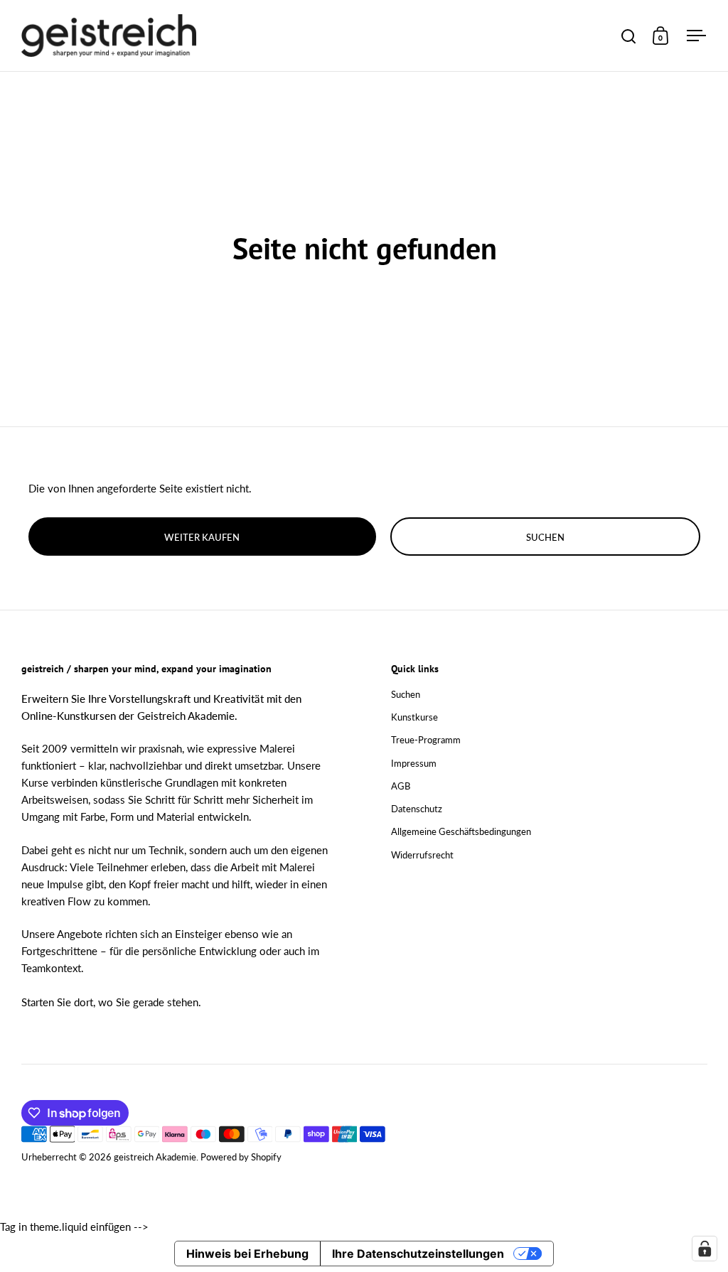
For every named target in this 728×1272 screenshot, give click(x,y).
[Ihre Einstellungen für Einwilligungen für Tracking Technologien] (704, 1248)
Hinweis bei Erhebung (247, 1253)
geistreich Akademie (155, 1157)
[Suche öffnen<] (628, 35)
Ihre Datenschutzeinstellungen (418, 1253)
